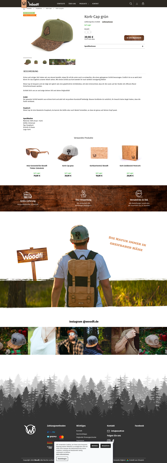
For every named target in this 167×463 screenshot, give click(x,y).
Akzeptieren (105, 446)
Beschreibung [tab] (30, 71)
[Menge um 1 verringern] (85, 32)
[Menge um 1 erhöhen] (90, 32)
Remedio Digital (119, 460)
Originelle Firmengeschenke (86, 437)
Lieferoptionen (107, 22)
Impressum (80, 441)
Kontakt (79, 431)
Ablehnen (95, 446)
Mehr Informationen (62, 454)
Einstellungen (62, 459)
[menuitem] (61, 3)
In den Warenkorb (134, 38)
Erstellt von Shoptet (136, 460)
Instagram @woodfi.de (84, 321)
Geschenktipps (81, 434)
